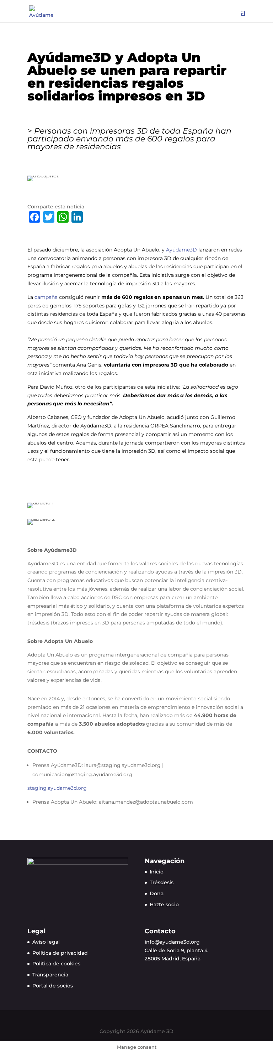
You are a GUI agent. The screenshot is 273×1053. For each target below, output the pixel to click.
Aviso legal (46, 942)
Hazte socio (164, 904)
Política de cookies (56, 963)
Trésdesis (161, 882)
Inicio (157, 871)
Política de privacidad (60, 953)
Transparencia (50, 974)
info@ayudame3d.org (172, 942)
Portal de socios (52, 985)
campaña (45, 297)
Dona (157, 893)
